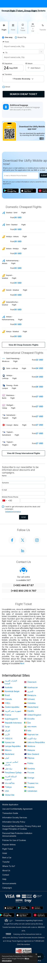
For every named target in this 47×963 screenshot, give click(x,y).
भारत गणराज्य (31, 726)
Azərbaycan (32, 687)
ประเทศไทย (9, 783)
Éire (29, 723)
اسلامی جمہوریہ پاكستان (11, 763)
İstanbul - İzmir (16, 213)
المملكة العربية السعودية (11, 777)
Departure (8, 63)
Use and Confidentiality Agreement (17, 809)
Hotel (4, 853)
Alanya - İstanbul (16, 331)
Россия (30, 772)
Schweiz (31, 699)
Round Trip (22, 37)
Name (4, 476)
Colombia (31, 703)
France (8, 715)
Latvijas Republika (12, 746)
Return (30, 63)
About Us (6, 870)
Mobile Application (10, 804)
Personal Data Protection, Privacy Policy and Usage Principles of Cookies (21, 827)
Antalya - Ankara (16, 237)
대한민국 (8, 738)
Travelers (8, 74)
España (30, 711)
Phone (15, 497)
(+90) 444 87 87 (23, 585)
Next (22, 663)
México (8, 750)
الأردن (7, 734)
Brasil (7, 695)
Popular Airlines (9, 844)
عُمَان (7, 758)
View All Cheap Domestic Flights (23, 345)
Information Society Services (14, 817)
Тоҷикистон (32, 783)
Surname (5, 483)
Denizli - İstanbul (16, 290)
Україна (30, 787)
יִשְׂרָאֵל (7, 726)
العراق (7, 730)
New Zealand (33, 754)
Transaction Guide (10, 813)
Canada (8, 699)
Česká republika (12, 707)
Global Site (9, 795)
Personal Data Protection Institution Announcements (17, 834)
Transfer (6, 862)
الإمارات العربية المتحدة (11, 682)
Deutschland (32, 707)
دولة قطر (8, 768)
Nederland (9, 754)
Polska (30, 763)
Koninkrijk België (12, 691)
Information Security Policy (13, 822)
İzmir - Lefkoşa (16, 368)
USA (7, 791)
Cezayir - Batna (16, 425)
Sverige (30, 778)
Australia (8, 687)
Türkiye (8, 787)
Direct (7, 87)
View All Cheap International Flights (23, 453)
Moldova (31, 746)
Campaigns (7, 888)
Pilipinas (30, 758)
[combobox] (4, 500)
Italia (29, 730)
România (31, 768)
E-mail (4, 490)
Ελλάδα (31, 719)
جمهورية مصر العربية (13, 711)
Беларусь (31, 695)
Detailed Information (13, 512)
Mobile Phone (7, 497)
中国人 (8, 703)
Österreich (31, 682)
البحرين (30, 691)
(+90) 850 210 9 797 (23, 590)
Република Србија (13, 772)
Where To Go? (8, 866)
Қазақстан (10, 742)
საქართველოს (11, 719)
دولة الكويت (32, 738)
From (7, 42)
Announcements (9, 883)
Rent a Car (6, 857)
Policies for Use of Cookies (14, 840)
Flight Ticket (7, 849)
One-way (9, 37)
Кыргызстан (32, 734)
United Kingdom (34, 715)
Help (4, 879)
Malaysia (31, 750)
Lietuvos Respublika (36, 742)
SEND (23, 517)
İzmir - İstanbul (16, 225)
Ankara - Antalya (16, 249)
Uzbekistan (32, 791)
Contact (5, 875)
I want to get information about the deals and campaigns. (22, 508)
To (6, 53)
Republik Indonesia (13, 723)
